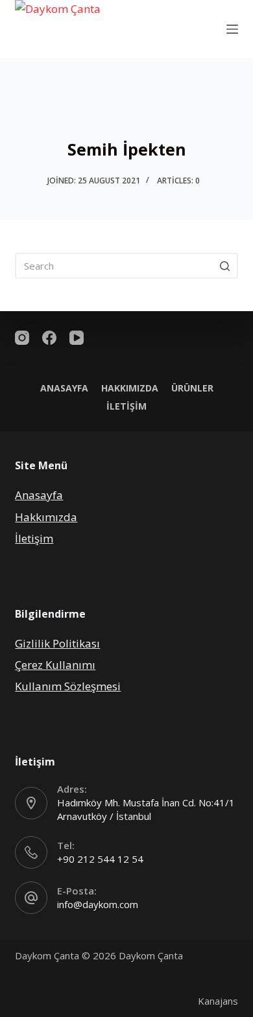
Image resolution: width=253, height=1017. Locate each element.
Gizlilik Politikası (57, 643)
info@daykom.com (97, 904)
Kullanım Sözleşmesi (68, 686)
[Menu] (232, 29)
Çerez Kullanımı (55, 664)
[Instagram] (22, 338)
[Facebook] (49, 338)
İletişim (126, 406)
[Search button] (225, 266)
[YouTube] (76, 338)
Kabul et (126, 1005)
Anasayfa (64, 388)
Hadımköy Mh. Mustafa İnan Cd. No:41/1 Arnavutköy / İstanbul (146, 809)
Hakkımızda (129, 388)
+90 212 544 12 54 (100, 858)
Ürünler (192, 388)
